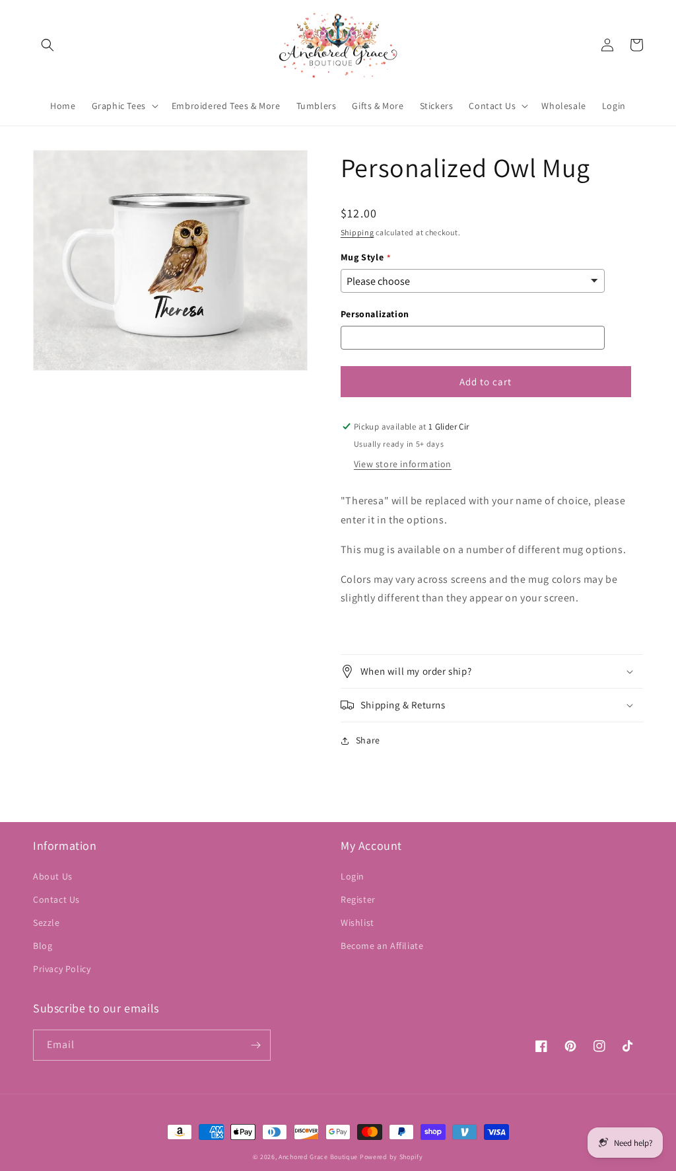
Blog (42, 946)
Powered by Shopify (391, 1156)
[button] (47, 44)
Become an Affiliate (382, 946)
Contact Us (56, 899)
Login (352, 876)
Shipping (357, 232)
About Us (53, 876)
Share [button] (368, 740)
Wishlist (357, 922)
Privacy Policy (61, 969)
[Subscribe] (255, 1045)
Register (358, 899)
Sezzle (46, 922)
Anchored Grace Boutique (318, 1156)
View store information (403, 464)
